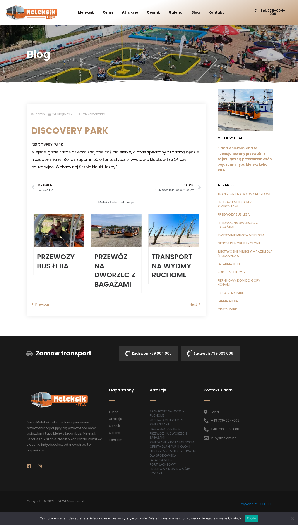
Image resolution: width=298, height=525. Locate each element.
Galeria (176, 12)
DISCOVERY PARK (231, 292)
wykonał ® (249, 504)
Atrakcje (130, 12)
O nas (108, 12)
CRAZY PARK (227, 309)
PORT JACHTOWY (231, 272)
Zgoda (251, 518)
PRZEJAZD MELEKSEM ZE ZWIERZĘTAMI (235, 204)
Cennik (153, 12)
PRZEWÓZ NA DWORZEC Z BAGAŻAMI (114, 270)
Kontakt (216, 12)
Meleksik (86, 12)
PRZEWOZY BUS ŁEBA (56, 261)
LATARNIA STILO (229, 264)
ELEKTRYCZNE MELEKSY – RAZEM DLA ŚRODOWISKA (245, 253)
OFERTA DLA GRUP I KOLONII (239, 243)
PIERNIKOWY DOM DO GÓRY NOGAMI (239, 282)
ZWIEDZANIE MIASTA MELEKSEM (241, 235)
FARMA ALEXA (228, 301)
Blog (195, 12)
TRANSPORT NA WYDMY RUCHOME (172, 266)
